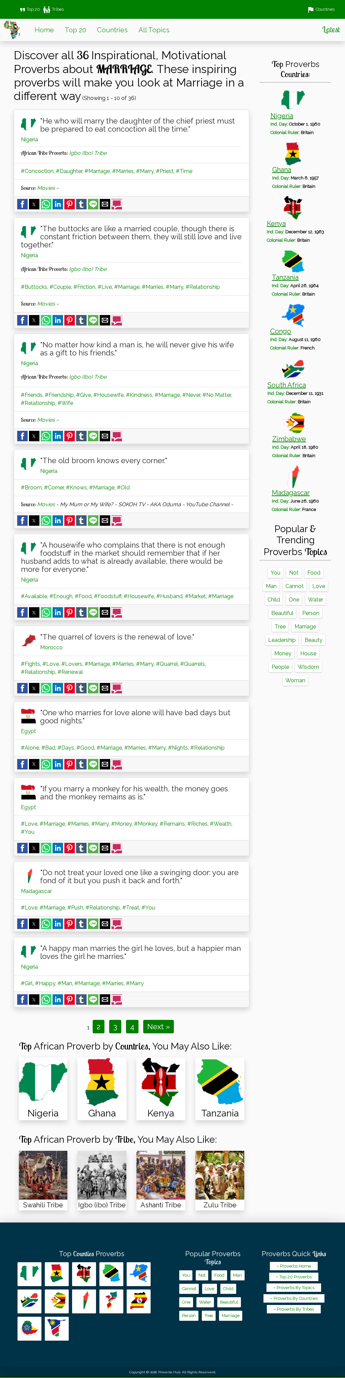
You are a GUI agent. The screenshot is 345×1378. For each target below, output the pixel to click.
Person (310, 613)
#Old (123, 487)
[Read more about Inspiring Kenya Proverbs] (84, 1274)
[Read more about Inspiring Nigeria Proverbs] (29, 1274)
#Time (184, 171)
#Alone (30, 748)
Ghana (281, 170)
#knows (76, 487)
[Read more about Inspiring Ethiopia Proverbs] (29, 1329)
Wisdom (308, 667)
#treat (130, 907)
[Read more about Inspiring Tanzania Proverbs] (111, 1274)
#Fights (30, 664)
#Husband (169, 596)
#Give (83, 395)
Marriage (305, 626)
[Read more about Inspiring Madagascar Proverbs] (84, 1301)
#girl (27, 983)
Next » (158, 1026)
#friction (84, 287)
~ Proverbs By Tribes (294, 1309)
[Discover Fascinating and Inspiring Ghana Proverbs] (101, 1082)
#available (34, 596)
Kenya (276, 223)
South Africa (287, 385)
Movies (46, 188)
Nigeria (29, 139)
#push (75, 907)
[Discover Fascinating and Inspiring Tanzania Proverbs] (219, 1082)
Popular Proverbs (213, 1258)
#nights (178, 748)
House (308, 653)
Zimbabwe (289, 439)
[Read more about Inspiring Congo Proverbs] (139, 1274)
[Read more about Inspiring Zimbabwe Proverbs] (57, 1301)
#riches (197, 824)
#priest (165, 171)
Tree (280, 626)
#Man (65, 983)
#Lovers (71, 664)
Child (274, 599)
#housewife (108, 395)
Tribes (53, 9)
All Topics (153, 30)
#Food (83, 596)
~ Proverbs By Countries (294, 1298)
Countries (112, 30)
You (275, 573)
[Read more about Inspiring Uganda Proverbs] (139, 1301)
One (294, 599)
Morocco (51, 647)
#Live (105, 287)
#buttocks (34, 287)
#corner (54, 487)
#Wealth (220, 824)
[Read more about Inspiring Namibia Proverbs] (57, 1329)
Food (313, 573)
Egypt (28, 731)
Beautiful (282, 613)
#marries (123, 171)
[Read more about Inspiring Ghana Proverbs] (57, 1274)
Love (318, 586)
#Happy (45, 983)
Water (315, 599)
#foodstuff (107, 596)
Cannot (294, 586)
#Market (195, 596)
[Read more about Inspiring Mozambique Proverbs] (111, 1301)
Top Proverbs (91, 1254)
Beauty (313, 640)
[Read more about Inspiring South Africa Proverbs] (29, 1301)
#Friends (31, 395)
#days (66, 748)
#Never (191, 395)
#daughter (69, 171)
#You (27, 832)
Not (294, 573)
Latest (331, 29)
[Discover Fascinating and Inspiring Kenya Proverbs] (160, 1082)
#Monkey (145, 824)
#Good (85, 748)
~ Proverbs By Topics (293, 1287)
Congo (280, 331)
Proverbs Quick (294, 1254)
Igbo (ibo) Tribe (87, 153)
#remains (172, 824)
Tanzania (285, 277)
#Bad (48, 748)
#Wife (65, 403)
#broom (31, 487)
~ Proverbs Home (294, 1266)
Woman (295, 680)
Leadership (282, 640)
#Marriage (97, 171)
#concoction (37, 171)
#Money (121, 824)
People (280, 667)
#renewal (70, 672)
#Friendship (59, 395)
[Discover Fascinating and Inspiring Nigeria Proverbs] (43, 1082)
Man (271, 586)
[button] (22, 204)
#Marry (145, 171)
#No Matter (216, 395)
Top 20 (29, 9)
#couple (60, 287)
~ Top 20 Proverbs (294, 1276)
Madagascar (36, 891)
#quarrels (192, 664)
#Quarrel (167, 664)
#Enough (61, 596)
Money (282, 653)
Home (44, 30)
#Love (50, 664)
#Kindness (139, 395)
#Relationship (203, 287)
